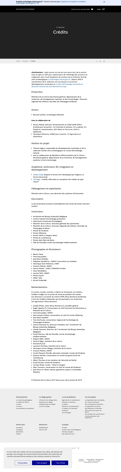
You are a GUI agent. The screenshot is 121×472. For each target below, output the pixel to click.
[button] (104, 61)
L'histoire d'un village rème (48, 400)
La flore (18, 404)
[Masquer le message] (104, 2)
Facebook (19, 427)
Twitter (18, 434)
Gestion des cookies (94, 461)
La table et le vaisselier (69, 408)
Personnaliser (23, 463)
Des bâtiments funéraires (93, 408)
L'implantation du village (47, 404)
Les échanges (66, 412)
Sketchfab (19, 432)
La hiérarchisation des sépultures (92, 417)
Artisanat (65, 410)
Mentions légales (67, 432)
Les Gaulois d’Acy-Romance (25, 9)
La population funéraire (93, 406)
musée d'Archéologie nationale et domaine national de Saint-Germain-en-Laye (57, 85)
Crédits (64, 427)
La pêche (65, 404)
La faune (19, 406)
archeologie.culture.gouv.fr (59, 79)
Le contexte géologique (24, 400)
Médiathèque (43, 427)
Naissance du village (46, 402)
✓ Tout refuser (59, 463)
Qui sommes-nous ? (68, 434)
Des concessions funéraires (94, 404)
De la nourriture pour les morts (93, 411)
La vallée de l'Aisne (22, 402)
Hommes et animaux (69, 402)
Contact (81, 459)
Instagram (19, 430)
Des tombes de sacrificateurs (95, 414)
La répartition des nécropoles (95, 400)
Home (18, 61)
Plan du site (43, 430)
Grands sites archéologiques (71, 430)
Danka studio (38, 174)
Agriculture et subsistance (71, 400)
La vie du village (44, 406)
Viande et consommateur (70, 406)
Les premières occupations (25, 408)
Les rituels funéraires (92, 402)
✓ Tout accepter (41, 463)
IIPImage (37, 179)
